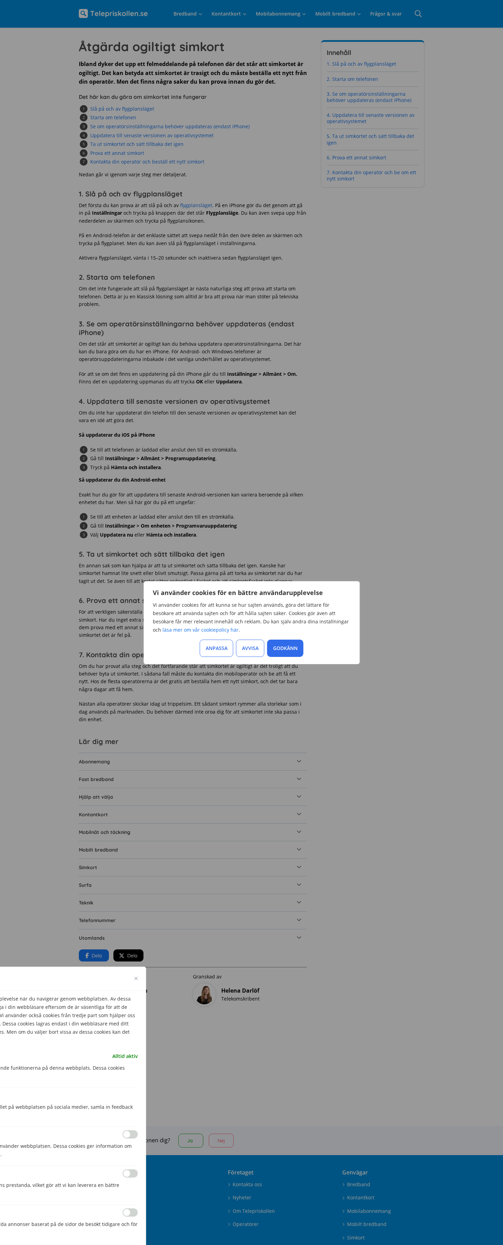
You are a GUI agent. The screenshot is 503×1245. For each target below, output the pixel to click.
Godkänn (285, 648)
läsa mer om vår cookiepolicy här (200, 629)
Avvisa (250, 648)
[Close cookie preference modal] (136, 978)
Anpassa (216, 648)
